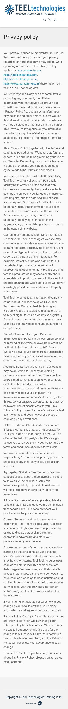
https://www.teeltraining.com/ (21, 83)
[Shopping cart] (50, 19)
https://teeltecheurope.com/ (20, 79)
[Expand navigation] (62, 20)
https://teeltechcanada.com (20, 75)
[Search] (45, 19)
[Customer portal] (56, 20)
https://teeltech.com (29, 70)
